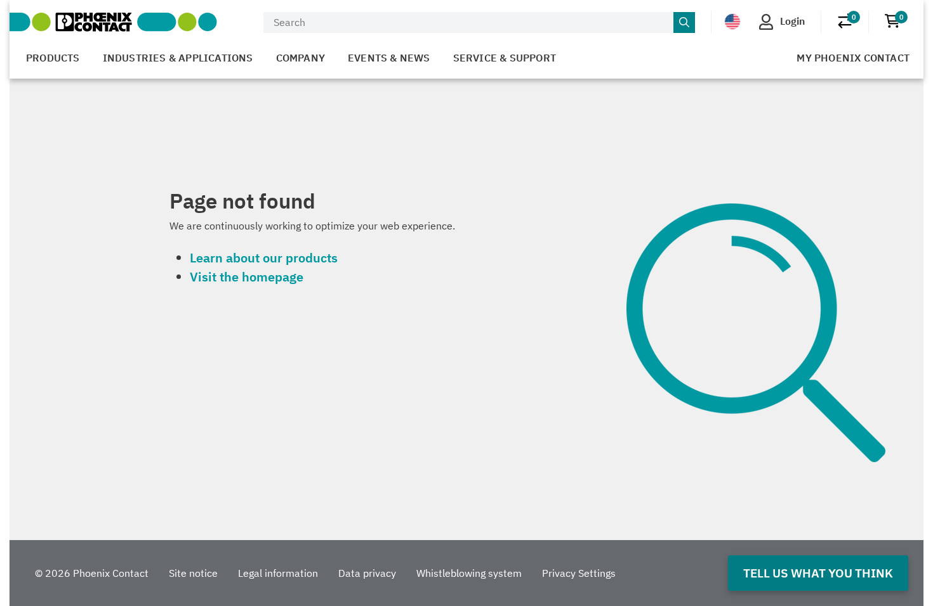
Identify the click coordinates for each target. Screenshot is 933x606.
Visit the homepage (246, 276)
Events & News (389, 57)
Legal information (278, 573)
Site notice (193, 573)
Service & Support (504, 57)
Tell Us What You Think (818, 573)
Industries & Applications (178, 57)
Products (53, 57)
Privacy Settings (579, 573)
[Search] (684, 23)
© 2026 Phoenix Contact (92, 573)
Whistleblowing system (469, 573)
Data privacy (367, 573)
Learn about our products (264, 257)
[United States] (732, 21)
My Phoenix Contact (853, 57)
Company (300, 57)
